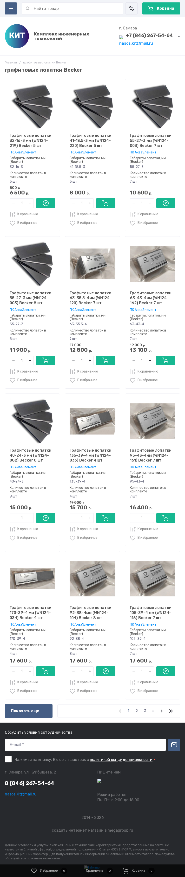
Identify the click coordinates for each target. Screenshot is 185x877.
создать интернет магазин (78, 830)
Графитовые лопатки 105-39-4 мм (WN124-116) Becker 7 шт (151, 612)
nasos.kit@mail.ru (136, 43)
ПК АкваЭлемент (23, 152)
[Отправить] (174, 745)
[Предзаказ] (45, 203)
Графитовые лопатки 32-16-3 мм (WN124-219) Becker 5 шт (30, 140)
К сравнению (27, 214)
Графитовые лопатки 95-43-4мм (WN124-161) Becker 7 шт (151, 455)
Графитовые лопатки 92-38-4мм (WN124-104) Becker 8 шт (90, 612)
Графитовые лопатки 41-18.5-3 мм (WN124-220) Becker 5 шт (90, 140)
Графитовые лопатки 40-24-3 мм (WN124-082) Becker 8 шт (30, 455)
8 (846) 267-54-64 (29, 783)
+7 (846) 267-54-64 (149, 35)
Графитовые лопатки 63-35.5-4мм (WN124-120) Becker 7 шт (91, 298)
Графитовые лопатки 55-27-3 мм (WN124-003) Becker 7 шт (151, 140)
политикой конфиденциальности (121, 759)
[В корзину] (105, 203)
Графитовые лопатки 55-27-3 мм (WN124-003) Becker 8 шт (30, 298)
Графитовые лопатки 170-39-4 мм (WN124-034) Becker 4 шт (30, 612)
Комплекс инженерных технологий (61, 36)
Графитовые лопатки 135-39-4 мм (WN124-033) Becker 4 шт (90, 455)
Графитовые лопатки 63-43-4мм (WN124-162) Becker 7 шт (151, 298)
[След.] (161, 711)
